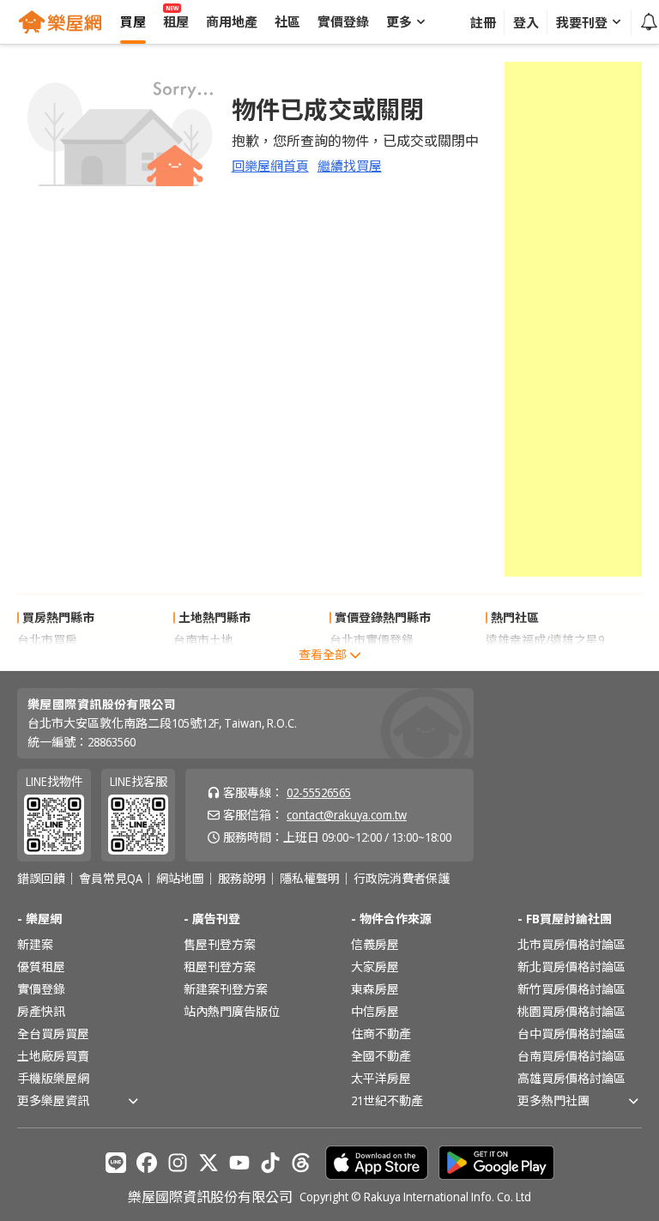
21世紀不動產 (387, 1100)
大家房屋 (375, 966)
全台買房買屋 (53, 1033)
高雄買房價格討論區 (571, 1078)
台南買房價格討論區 (571, 1056)
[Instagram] (177, 1162)
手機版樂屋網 (53, 1078)
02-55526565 (319, 792)
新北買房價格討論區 (571, 966)
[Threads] (301, 1162)
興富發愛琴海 (522, 662)
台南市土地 (203, 640)
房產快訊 (41, 1011)
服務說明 (242, 879)
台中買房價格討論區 (571, 1033)
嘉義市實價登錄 (372, 662)
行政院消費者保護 (402, 879)
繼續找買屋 (349, 165)
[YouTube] (239, 1162)
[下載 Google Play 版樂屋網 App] (496, 1162)
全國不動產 (381, 1056)
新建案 (35, 944)
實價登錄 (41, 989)
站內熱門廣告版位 (232, 1011)
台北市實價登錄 (372, 640)
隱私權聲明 (310, 879)
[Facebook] (146, 1162)
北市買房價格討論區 (571, 944)
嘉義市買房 (47, 662)
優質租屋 (41, 966)
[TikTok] (270, 1162)
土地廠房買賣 (53, 1056)
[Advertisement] (573, 319)
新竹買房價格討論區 (571, 989)
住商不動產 (381, 1033)
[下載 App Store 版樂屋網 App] (376, 1162)
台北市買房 (47, 640)
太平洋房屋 (381, 1078)
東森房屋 (375, 989)
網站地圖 (180, 879)
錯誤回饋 (41, 879)
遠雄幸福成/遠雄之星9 (545, 640)
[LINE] (116, 1162)
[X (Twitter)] (208, 1162)
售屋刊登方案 (220, 944)
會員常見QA (110, 879)
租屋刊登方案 (220, 966)
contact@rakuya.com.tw (347, 815)
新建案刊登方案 (226, 989)
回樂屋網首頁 (270, 165)
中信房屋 (375, 1011)
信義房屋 (375, 944)
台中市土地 (203, 662)
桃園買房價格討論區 (571, 1011)
